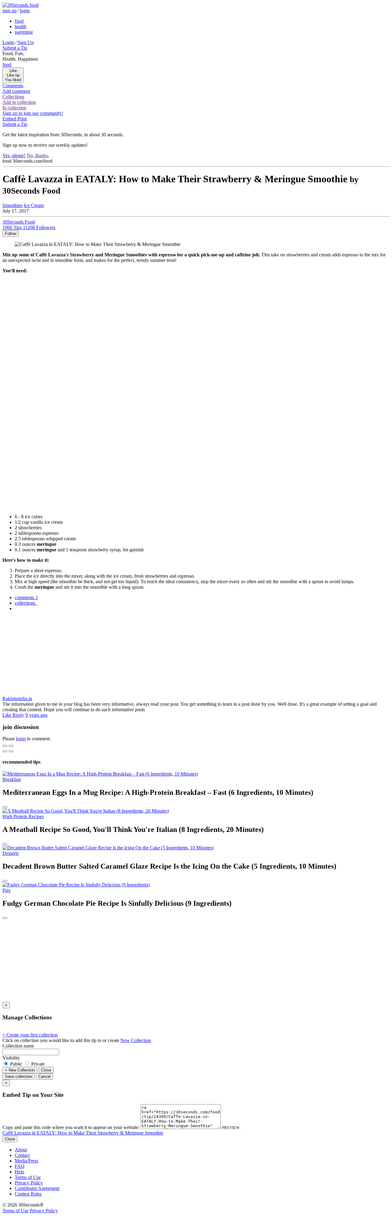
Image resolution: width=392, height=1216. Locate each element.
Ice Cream (34, 205)
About (21, 1149)
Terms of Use (28, 1177)
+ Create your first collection (30, 1034)
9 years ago (36, 715)
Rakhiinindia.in (17, 698)
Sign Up (25, 42)
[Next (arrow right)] (11, 751)
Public (16, 1064)
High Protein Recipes (23, 816)
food (19, 21)
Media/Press (26, 1160)
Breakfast (11, 779)
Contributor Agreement (37, 1188)
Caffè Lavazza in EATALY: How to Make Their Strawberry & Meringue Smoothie (82, 1132)
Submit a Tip (14, 48)
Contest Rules (28, 1193)
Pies (6, 890)
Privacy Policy (29, 1182)
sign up (9, 10)
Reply (18, 715)
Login (8, 42)
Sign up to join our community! (32, 113)
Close (46, 1070)
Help (19, 1171)
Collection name (18, 1045)
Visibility (11, 1057)
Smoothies (12, 205)
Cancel (44, 1076)
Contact (22, 1155)
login (25, 10)
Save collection (18, 1076)
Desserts (10, 853)
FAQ (19, 1166)
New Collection (135, 1040)
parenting (24, 32)
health (20, 26)
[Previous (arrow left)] (4, 751)
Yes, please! (13, 155)
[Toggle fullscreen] (11, 746)
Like (7, 715)
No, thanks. (38, 155)
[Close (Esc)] (4, 746)
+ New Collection (20, 1070)
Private (37, 1064)
